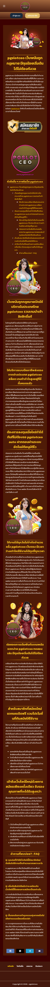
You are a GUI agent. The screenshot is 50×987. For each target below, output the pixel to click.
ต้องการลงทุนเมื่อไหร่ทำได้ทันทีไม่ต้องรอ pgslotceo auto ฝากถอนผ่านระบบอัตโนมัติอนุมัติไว (29, 214)
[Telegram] (30, 951)
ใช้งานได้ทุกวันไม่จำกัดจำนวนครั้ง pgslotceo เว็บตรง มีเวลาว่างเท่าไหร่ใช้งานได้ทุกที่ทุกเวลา (31, 223)
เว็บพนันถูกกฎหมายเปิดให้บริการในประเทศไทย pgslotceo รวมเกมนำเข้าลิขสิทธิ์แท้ (29, 196)
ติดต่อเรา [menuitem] (38, 966)
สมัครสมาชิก (32, 15)
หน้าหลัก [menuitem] (11, 966)
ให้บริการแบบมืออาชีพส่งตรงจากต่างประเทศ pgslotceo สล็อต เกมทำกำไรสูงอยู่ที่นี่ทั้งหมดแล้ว (31, 205)
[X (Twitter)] (20, 951)
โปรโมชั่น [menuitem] (20, 966)
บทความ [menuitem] (29, 966)
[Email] (39, 951)
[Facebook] (10, 951)
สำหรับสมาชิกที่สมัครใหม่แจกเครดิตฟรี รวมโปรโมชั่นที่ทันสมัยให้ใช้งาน (29, 239)
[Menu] (4, 6)
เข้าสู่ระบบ (16, 15)
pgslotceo (15, 108)
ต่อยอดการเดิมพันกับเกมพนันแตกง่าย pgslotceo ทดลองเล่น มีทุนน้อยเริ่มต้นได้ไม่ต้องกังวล (31, 232)
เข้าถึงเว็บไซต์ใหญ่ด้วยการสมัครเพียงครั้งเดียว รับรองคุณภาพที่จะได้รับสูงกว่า (29, 247)
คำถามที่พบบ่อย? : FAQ (28, 253)
